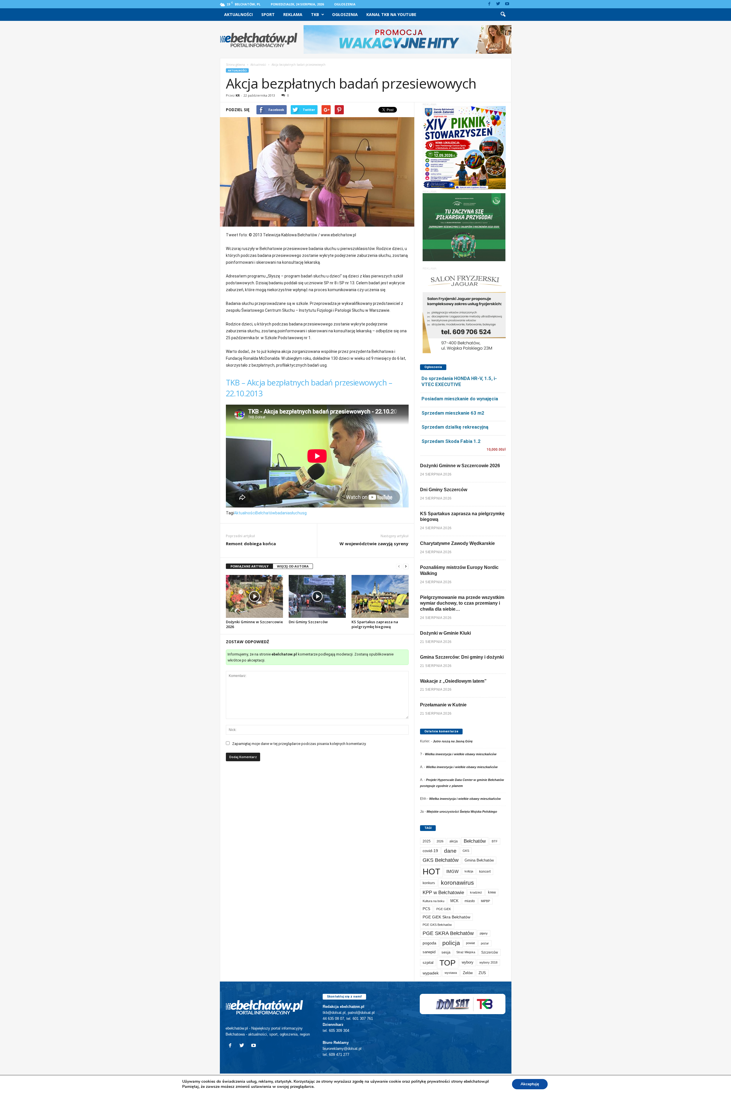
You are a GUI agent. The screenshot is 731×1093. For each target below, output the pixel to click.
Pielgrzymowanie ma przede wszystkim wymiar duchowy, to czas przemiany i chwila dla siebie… (462, 603)
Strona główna (235, 65)
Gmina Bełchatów (479, 860)
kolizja (469, 871)
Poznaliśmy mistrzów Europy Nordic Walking (459, 570)
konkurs (429, 883)
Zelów (468, 973)
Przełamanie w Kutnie (443, 704)
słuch (295, 513)
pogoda (429, 943)
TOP (447, 962)
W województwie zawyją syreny (374, 543)
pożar (485, 943)
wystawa (451, 972)
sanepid (429, 952)
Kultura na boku (433, 901)
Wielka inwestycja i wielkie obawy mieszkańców (461, 754)
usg (303, 513)
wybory (467, 962)
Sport (268, 14)
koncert (485, 872)
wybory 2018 (488, 962)
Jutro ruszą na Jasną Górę (453, 741)
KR (238, 95)
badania (282, 513)
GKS (466, 850)
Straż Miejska (465, 952)
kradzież (476, 892)
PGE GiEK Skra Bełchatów (446, 917)
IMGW (452, 871)
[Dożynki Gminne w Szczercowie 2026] (254, 596)
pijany (484, 933)
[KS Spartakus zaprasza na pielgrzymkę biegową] (380, 596)
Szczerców (489, 952)
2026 (440, 841)
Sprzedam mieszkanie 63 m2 (452, 413)
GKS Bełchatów (441, 860)
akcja (453, 841)
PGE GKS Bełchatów (437, 924)
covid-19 (430, 851)
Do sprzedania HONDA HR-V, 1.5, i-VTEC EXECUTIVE (459, 381)
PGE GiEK (443, 909)
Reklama (292, 14)
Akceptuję (530, 1084)
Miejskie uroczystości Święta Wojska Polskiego (462, 811)
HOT (431, 871)
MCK (454, 901)
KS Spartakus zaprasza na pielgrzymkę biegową (375, 624)
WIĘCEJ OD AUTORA (293, 566)
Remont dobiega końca (251, 543)
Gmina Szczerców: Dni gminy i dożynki (462, 657)
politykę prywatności (430, 1081)
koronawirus (457, 882)
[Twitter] (498, 4)
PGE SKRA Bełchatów (448, 933)
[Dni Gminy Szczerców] (317, 596)
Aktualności (238, 14)
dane (450, 851)
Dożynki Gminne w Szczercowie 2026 (254, 624)
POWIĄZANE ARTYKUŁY (249, 566)
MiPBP (485, 901)
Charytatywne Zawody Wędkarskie (457, 543)
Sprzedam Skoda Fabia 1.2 (451, 441)
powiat (470, 943)
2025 (427, 841)
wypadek (431, 973)
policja (451, 943)
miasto (470, 901)
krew (492, 892)
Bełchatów (265, 513)
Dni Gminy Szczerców (308, 621)
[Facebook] (489, 4)
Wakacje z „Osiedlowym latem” (453, 681)
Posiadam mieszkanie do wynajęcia (459, 398)
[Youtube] (507, 4)
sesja (445, 952)
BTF (495, 841)
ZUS (482, 973)
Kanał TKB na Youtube (391, 14)
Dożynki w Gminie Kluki (445, 633)
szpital (428, 962)
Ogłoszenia (345, 4)
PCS (426, 909)
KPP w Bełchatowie (443, 892)
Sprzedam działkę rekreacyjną (454, 427)
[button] (503, 14)
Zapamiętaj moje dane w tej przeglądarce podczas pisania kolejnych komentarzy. (299, 744)
